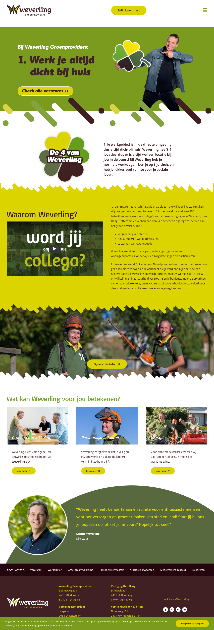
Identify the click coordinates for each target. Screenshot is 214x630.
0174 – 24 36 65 (70, 599)
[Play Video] (55, 249)
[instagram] (172, 609)
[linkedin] (184, 609)
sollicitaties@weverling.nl (177, 599)
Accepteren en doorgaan (192, 623)
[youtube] (178, 609)
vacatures (154, 283)
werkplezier (185, 274)
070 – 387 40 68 (122, 599)
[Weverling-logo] (29, 6)
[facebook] (165, 609)
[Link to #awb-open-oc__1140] (205, 10)
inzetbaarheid (140, 278)
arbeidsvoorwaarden (185, 283)
